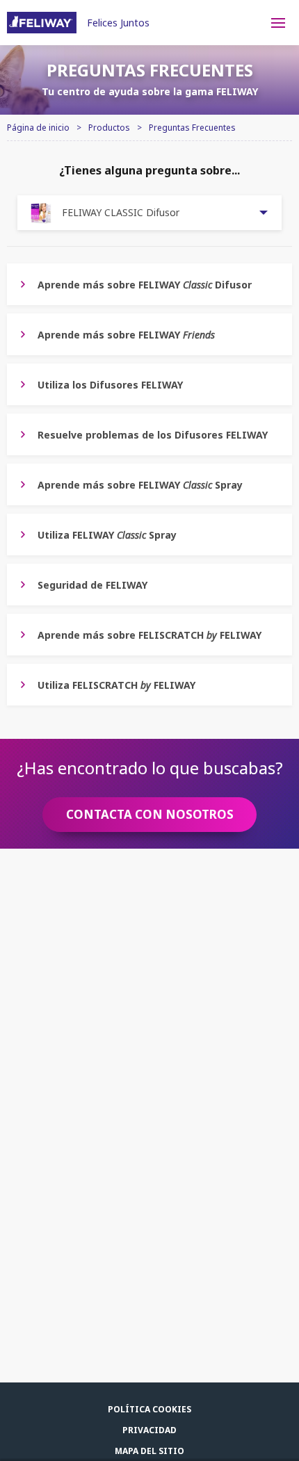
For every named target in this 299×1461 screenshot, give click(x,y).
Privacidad (149, 1430)
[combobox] (149, 212)
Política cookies (149, 1409)
